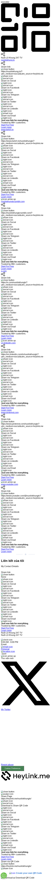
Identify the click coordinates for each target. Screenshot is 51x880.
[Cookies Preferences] (4, 875)
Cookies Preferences (13, 768)
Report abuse (7, 765)
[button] (25, 743)
